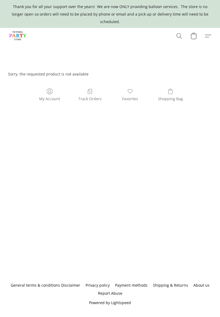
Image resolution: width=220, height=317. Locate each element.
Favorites (130, 98)
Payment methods (131, 285)
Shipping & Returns (170, 285)
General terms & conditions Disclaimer (45, 285)
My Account (49, 98)
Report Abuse (110, 293)
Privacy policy (98, 285)
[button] (18, 36)
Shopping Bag (170, 98)
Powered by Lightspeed (110, 302)
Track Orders (90, 98)
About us (201, 285)
